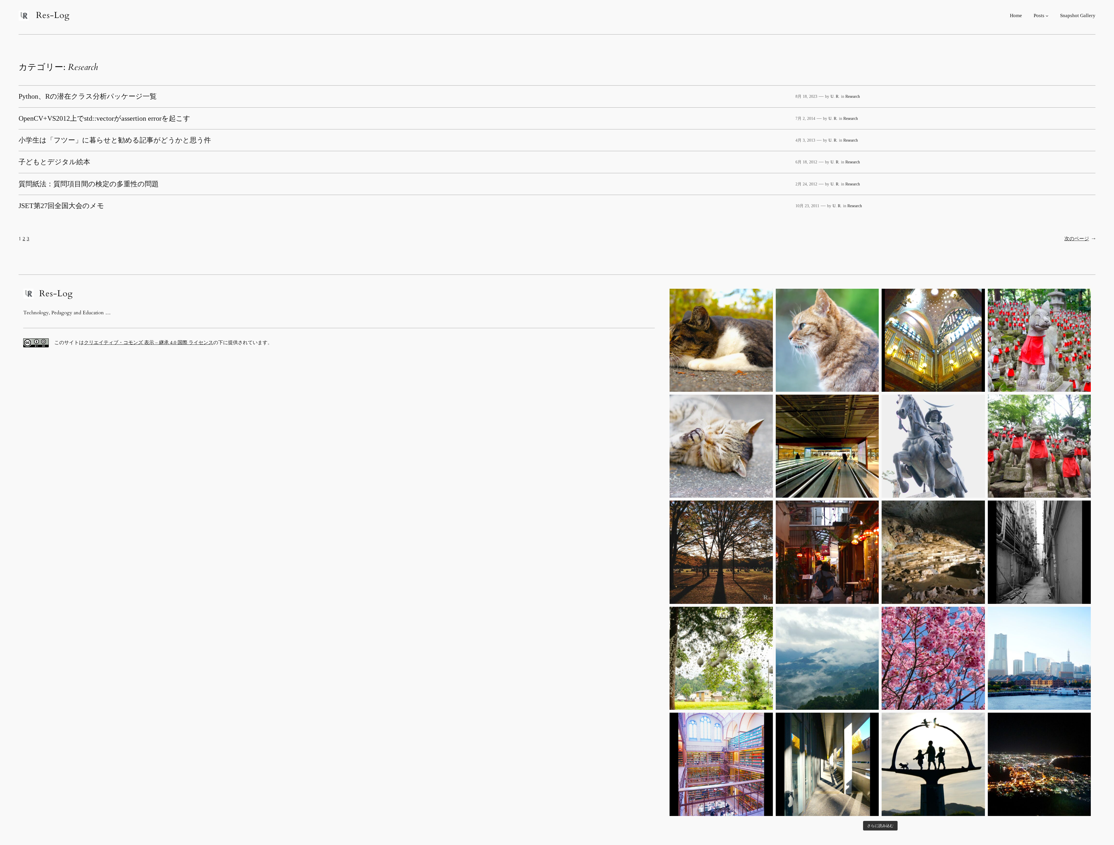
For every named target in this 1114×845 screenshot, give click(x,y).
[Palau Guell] (933, 340)
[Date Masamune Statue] (933, 446)
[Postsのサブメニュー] (1047, 15)
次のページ (1079, 238)
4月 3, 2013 (805, 140)
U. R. (835, 96)
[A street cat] (721, 340)
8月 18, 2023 (806, 96)
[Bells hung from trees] (721, 658)
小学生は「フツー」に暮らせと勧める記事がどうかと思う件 (115, 140)
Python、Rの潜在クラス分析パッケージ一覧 (88, 96)
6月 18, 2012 (806, 162)
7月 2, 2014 (805, 118)
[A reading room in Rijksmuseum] (721, 764)
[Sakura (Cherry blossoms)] (933, 658)
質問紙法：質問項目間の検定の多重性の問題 (89, 184)
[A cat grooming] (721, 446)
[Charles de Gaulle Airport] (827, 446)
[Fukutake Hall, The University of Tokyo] (827, 764)
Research (852, 96)
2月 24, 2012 (806, 184)
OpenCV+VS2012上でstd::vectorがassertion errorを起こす (104, 118)
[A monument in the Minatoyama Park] (933, 764)
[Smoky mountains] (827, 658)
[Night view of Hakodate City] (1039, 764)
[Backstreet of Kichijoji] (827, 552)
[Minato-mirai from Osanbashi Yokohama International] (1039, 658)
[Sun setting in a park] (721, 552)
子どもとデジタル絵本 (54, 162)
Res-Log (53, 15)
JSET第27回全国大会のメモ (61, 206)
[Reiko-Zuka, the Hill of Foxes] (1039, 340)
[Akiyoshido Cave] (933, 552)
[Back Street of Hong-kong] (1039, 552)
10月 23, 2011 (807, 205)
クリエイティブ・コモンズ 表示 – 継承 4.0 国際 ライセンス (148, 342)
